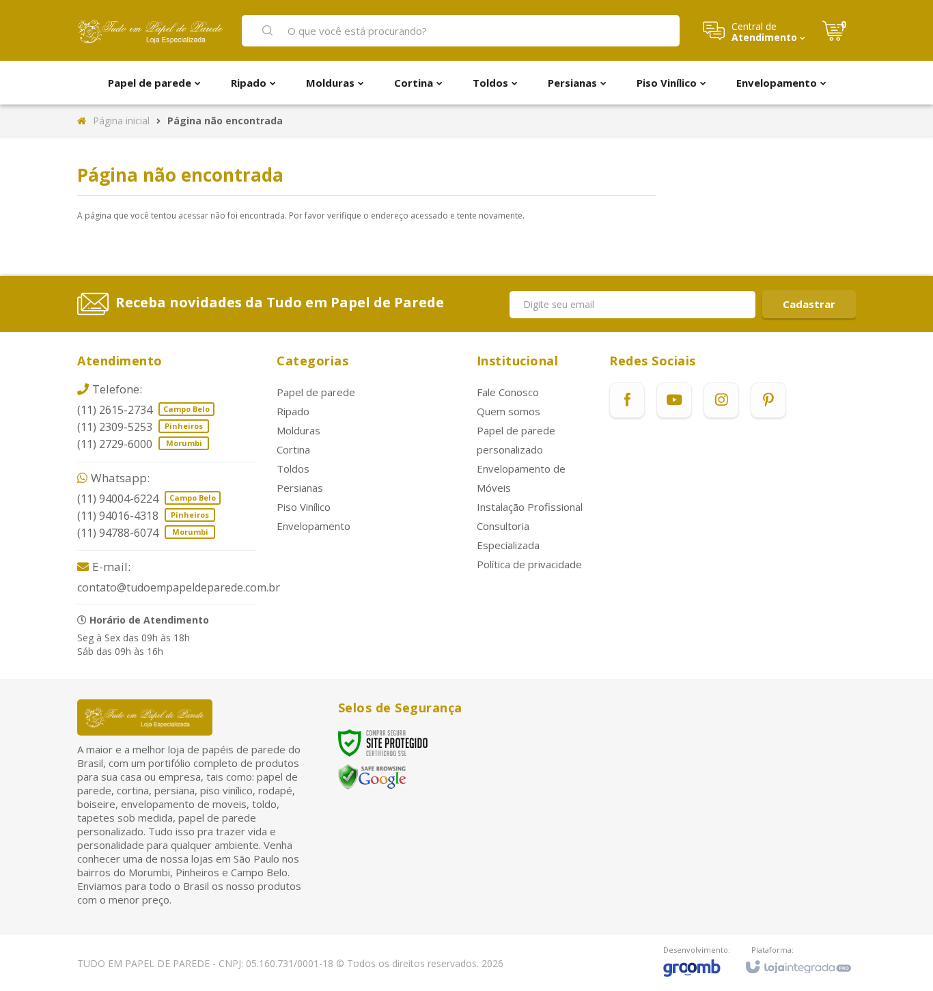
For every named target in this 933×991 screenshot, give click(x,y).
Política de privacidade (529, 564)
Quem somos (508, 411)
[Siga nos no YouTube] (674, 400)
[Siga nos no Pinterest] (768, 400)
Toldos (293, 468)
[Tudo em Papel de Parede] (151, 31)
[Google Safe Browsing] (372, 776)
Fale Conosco (508, 392)
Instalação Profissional (530, 507)
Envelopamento (313, 526)
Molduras (298, 430)
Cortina (293, 449)
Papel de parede (316, 392)
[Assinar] (809, 304)
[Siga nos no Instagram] (721, 400)
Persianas (300, 487)
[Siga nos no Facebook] (627, 400)
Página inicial (121, 120)
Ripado (293, 411)
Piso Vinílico (304, 507)
